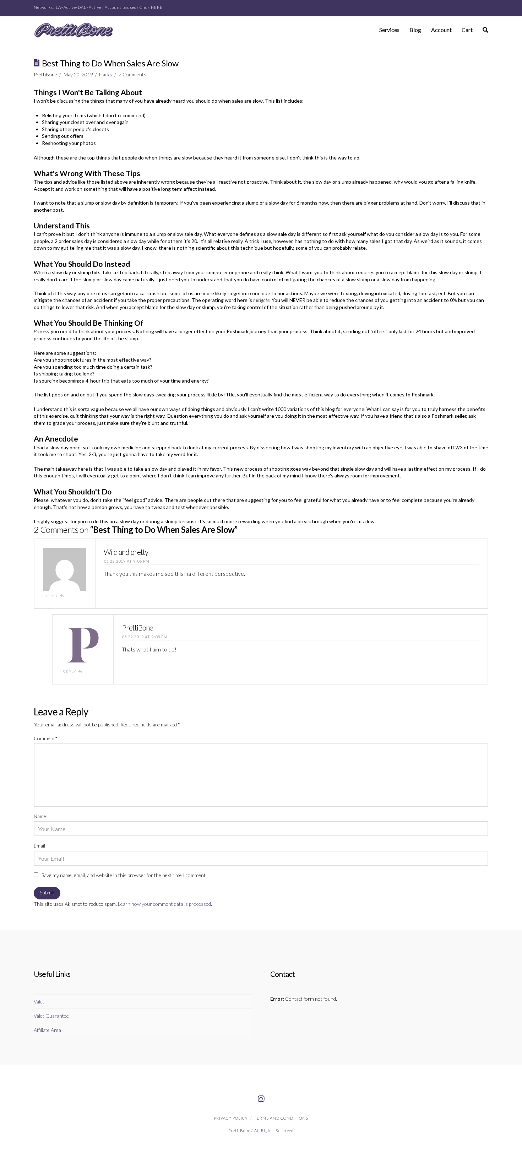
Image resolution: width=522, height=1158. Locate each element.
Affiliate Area (47, 1030)
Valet (39, 1002)
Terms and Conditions (281, 1118)
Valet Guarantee (51, 1016)
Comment (45, 738)
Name (40, 816)
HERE (157, 7)
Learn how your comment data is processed (164, 904)
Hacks (105, 74)
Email (39, 846)
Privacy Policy (231, 1118)
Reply (52, 596)
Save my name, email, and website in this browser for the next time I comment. (124, 875)
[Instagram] (261, 1099)
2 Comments (132, 74)
